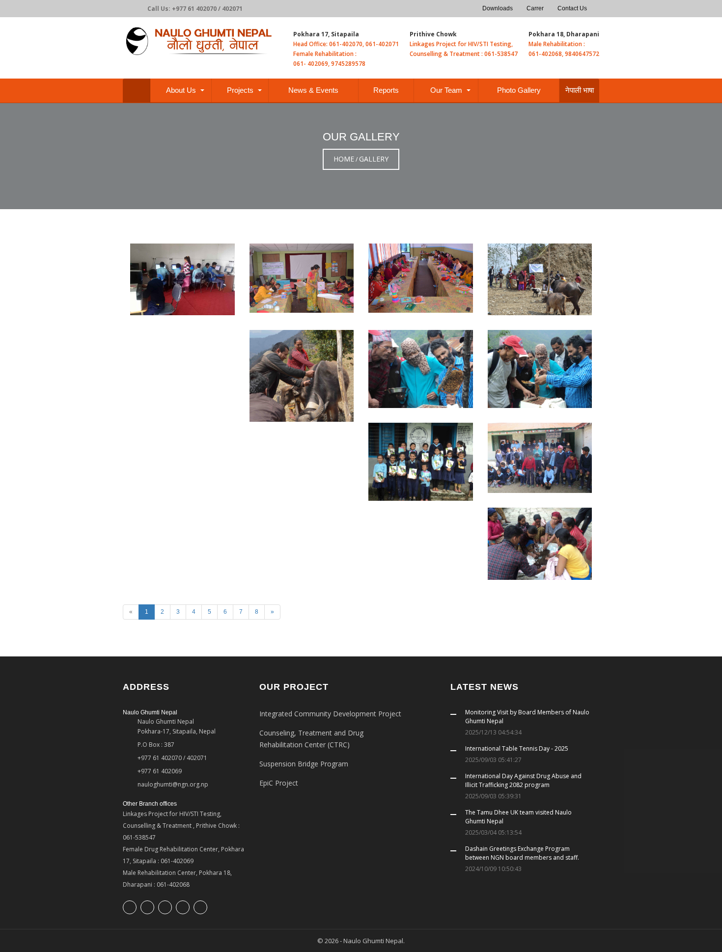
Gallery (374, 158)
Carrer (535, 8)
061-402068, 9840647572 (563, 54)
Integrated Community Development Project (330, 713)
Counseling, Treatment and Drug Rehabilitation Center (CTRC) (311, 738)
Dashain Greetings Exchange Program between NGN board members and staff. (522, 853)
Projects (240, 90)
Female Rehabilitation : (325, 54)
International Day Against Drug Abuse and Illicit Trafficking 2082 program (523, 780)
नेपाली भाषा (579, 90)
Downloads (497, 8)
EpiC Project (278, 783)
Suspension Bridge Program (303, 763)
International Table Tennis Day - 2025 (516, 748)
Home (343, 158)
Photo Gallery (519, 90)
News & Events (313, 90)
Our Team (446, 90)
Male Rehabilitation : (556, 44)
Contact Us (572, 8)
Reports (386, 90)
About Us (181, 90)
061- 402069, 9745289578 (329, 63)
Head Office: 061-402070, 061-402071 (346, 44)
